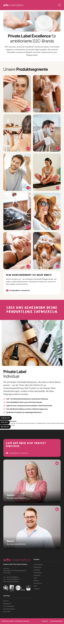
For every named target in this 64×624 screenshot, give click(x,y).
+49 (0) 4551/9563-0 (12, 577)
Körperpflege (37, 567)
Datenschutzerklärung (56, 621)
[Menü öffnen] (59, 5)
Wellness (36, 581)
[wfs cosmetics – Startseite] (16, 559)
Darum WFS (6, 611)
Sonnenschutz (38, 583)
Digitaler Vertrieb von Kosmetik (15, 423)
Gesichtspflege (38, 564)
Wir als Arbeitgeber (8, 606)
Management (7, 603)
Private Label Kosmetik (53, 423)
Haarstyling (37, 575)
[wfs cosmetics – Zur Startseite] (13, 5)
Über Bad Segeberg (9, 609)
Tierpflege (37, 589)
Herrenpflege (37, 572)
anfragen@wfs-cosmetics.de (19, 290)
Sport (35, 578)
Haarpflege (37, 570)
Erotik (35, 586)
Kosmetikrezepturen (30, 423)
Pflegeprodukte (41, 423)
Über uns (6, 601)
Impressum (45, 621)
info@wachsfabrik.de (12, 581)
